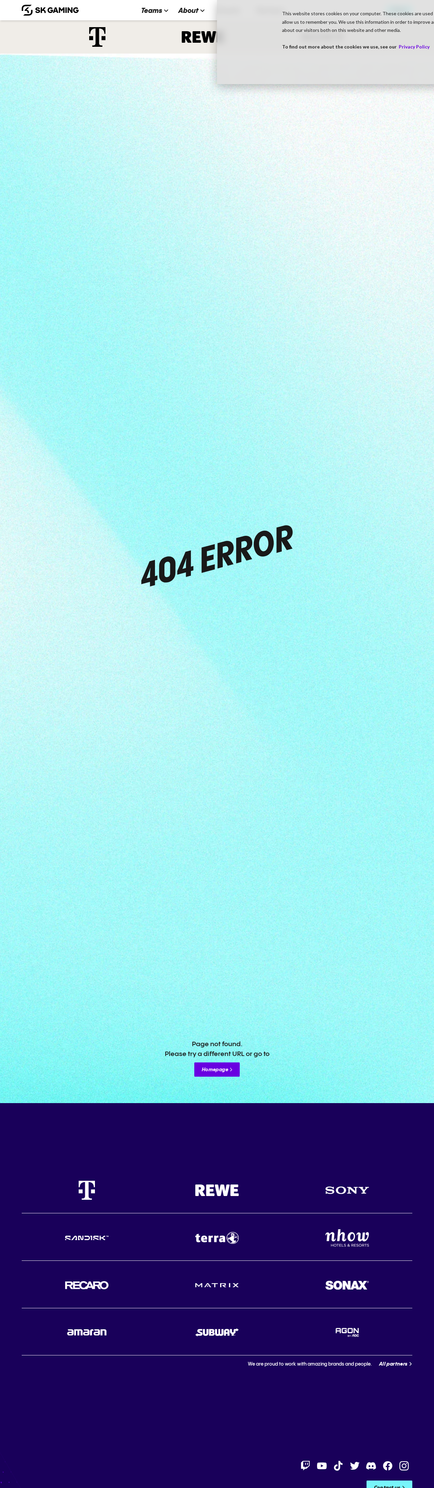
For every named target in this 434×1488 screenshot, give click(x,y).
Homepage (215, 1070)
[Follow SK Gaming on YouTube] (322, 1466)
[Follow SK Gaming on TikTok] (338, 1466)
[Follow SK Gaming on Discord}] (371, 1466)
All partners (393, 1364)
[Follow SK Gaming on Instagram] (404, 1466)
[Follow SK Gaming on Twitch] (305, 1466)
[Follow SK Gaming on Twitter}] (355, 1466)
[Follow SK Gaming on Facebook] (387, 1466)
